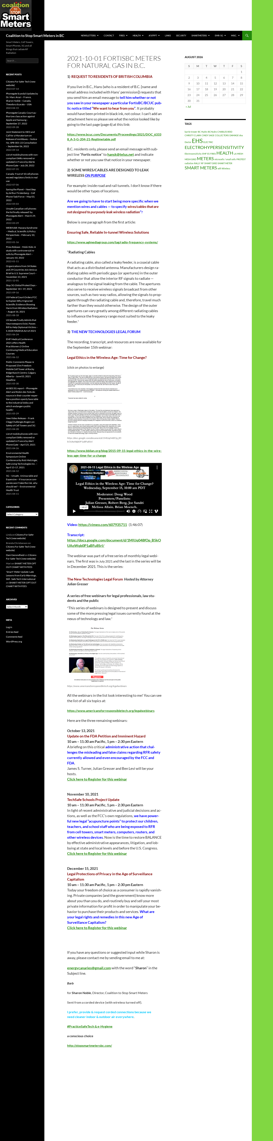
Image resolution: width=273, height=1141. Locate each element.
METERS (205, 158)
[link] (120, 154)
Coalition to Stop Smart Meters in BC (35, 35)
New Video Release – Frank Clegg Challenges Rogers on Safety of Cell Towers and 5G (20, 422)
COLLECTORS (222, 135)
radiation (189, 163)
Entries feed (12, 631)
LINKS (168, 35)
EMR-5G (219, 35)
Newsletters (88, 35)
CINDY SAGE (208, 135)
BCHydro (212, 131)
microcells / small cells (225, 159)
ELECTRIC (208, 142)
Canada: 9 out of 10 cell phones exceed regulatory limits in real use (22, 177)
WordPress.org (14, 641)
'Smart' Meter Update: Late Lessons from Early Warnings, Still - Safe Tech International (21, 575)
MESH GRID (190, 159)
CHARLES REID (224, 131)
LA (235, 153)
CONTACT (109, 35)
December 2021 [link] (83, 566)
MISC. (234, 35)
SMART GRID (210, 163)
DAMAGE (234, 135)
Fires (122, 35)
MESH (240, 153)
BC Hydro (202, 131)
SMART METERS (201, 167)
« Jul (188, 106)
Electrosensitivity (193, 153)
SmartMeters (199, 35)
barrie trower (191, 131)
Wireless (226, 168)
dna (241, 135)
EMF (204, 153)
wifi (219, 168)
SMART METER (225, 163)
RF (202, 163)
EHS (197, 140)
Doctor (188, 142)
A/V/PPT (153, 35)
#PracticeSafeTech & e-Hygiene (90, 1026)
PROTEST (241, 159)
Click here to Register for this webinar (97, 779)
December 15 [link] (78, 868)
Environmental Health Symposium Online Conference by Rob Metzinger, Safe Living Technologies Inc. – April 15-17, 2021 (22, 460)
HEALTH (137, 35)
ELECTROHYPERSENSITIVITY (214, 147)
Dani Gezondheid (15, 555)
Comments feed (14, 636)
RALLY (197, 163)
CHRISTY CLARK (193, 135)
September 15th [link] (85, 347)
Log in (9, 627)
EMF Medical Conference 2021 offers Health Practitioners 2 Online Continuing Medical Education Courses (22, 346)
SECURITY (181, 35)
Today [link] (72, 890)
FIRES (213, 153)
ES (208, 153)
